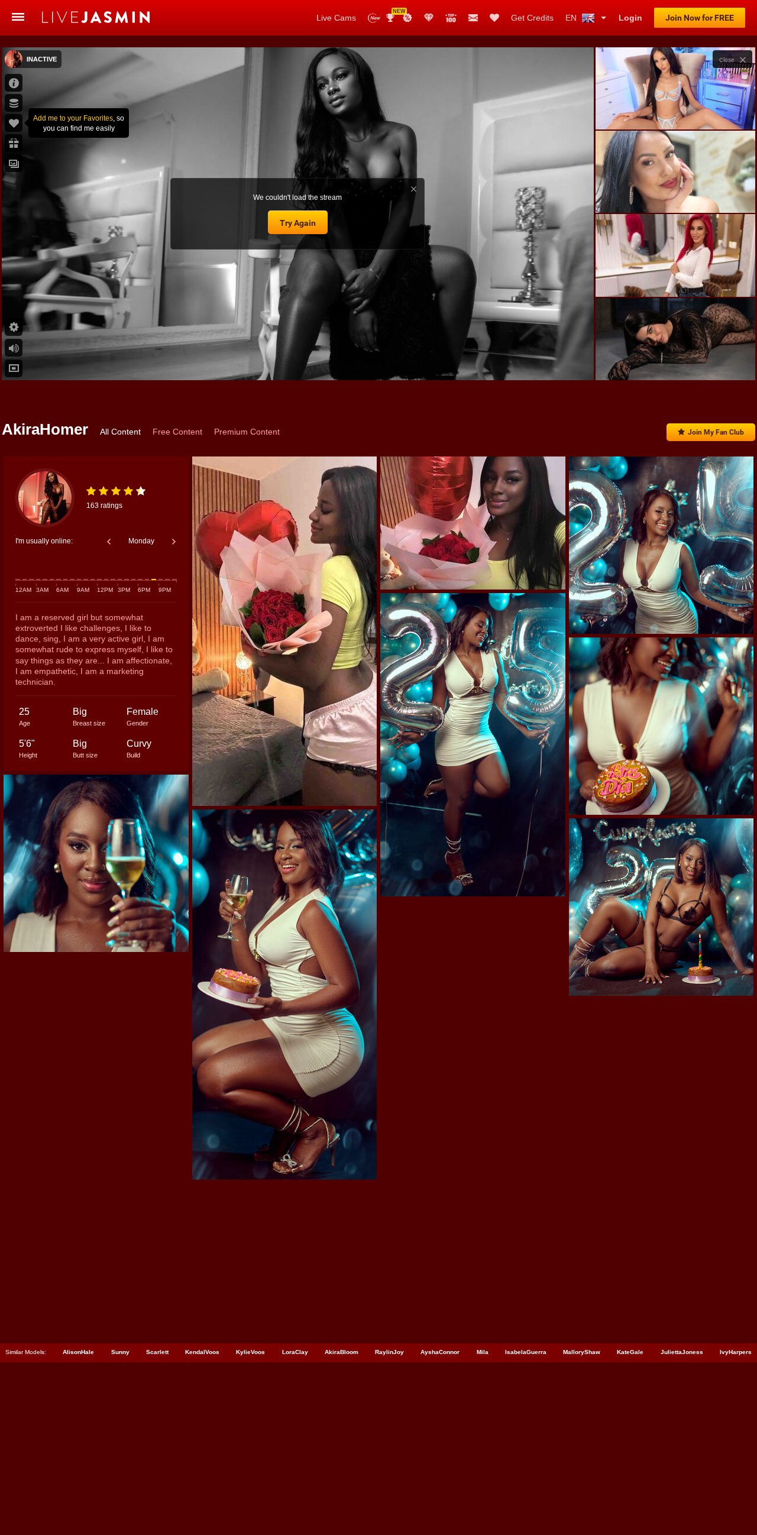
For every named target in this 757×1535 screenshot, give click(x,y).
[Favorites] (494, 17)
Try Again (298, 223)
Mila (483, 1352)
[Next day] (174, 542)
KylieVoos (250, 1352)
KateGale (630, 1352)
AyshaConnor (440, 1352)
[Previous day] (109, 542)
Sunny (120, 1352)
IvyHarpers (736, 1352)
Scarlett (157, 1352)
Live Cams (336, 17)
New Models (374, 18)
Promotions (407, 17)
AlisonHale (78, 1352)
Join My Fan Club (716, 432)
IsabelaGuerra (525, 1352)
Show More (675, 360)
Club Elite (429, 17)
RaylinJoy (389, 1352)
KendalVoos (202, 1352)
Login (630, 17)
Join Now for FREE (699, 17)
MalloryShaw (581, 1352)
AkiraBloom (341, 1352)
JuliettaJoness (682, 1352)
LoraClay (295, 1352)
